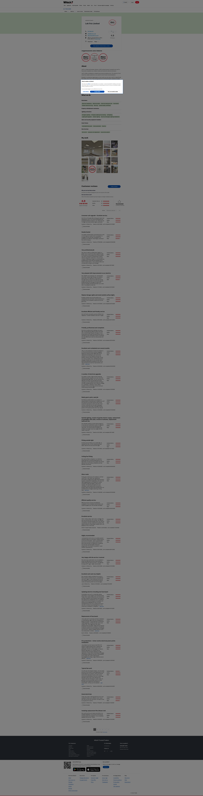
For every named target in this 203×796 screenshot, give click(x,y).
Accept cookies (97, 91)
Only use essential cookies (113, 91)
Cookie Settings (86, 91)
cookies (88, 83)
